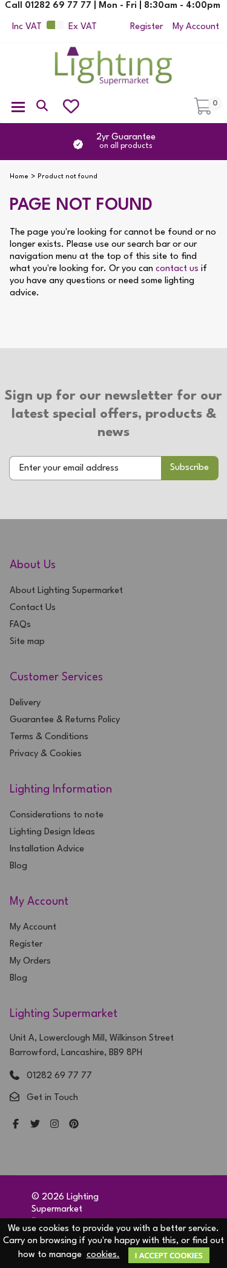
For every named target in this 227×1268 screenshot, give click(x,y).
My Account (196, 27)
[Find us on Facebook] (16, 1125)
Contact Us (33, 607)
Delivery (25, 703)
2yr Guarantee (126, 141)
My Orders (30, 961)
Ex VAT (82, 27)
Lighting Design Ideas (52, 832)
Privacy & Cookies (46, 754)
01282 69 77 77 (59, 1076)
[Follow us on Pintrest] (74, 1125)
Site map (27, 641)
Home (19, 176)
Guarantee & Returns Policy (65, 720)
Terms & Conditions (49, 737)
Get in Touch (52, 1097)
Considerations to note (57, 815)
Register (146, 27)
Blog (18, 866)
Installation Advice (47, 849)
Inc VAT (27, 27)
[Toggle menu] (18, 106)
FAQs (20, 624)
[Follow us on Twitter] (35, 1125)
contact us (177, 268)
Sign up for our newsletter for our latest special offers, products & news (113, 414)
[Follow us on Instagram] (54, 1125)
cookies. (103, 1255)
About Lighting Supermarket (66, 590)
